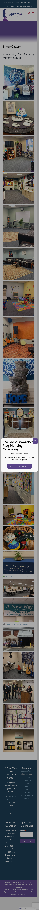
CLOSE (35, 441)
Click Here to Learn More (19, 466)
